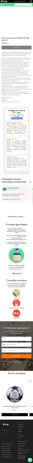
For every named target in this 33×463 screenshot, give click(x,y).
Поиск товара (22, 4)
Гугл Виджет (24, 172)
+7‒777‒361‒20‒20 (19, 1)
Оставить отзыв (17, 118)
